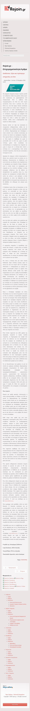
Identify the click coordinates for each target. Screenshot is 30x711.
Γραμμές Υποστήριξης (15, 623)
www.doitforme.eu (9, 501)
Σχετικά (5, 25)
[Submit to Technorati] (9, 586)
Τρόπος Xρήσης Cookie (11, 50)
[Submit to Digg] (18, 578)
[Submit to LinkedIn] (8, 588)
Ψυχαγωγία (8, 649)
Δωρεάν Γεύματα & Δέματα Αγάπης (18, 604)
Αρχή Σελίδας (15, 704)
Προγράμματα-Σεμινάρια (15, 647)
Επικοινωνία (7, 41)
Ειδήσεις (6, 30)
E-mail (6, 43)
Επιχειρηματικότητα (10, 665)
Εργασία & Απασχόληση (11, 657)
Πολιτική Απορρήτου (10, 48)
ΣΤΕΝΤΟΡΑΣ (24, 559)
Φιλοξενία (12, 606)
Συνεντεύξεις (8, 35)
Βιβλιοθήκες (13, 643)
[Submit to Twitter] (20, 586)
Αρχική (5, 22)
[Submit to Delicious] (8, 578)
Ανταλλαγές (8, 627)
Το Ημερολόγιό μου (10, 38)
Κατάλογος (6, 33)
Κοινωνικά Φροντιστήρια (15, 645)
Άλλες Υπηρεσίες (10, 673)
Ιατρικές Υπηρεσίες (10, 608)
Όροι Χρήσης (8, 46)
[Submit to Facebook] (9, 580)
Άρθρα (5, 27)
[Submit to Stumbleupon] (9, 584)
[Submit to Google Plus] (9, 582)
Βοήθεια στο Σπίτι (14, 625)
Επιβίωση (8, 594)
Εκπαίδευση (8, 635)
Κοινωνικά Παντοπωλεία (16, 602)
